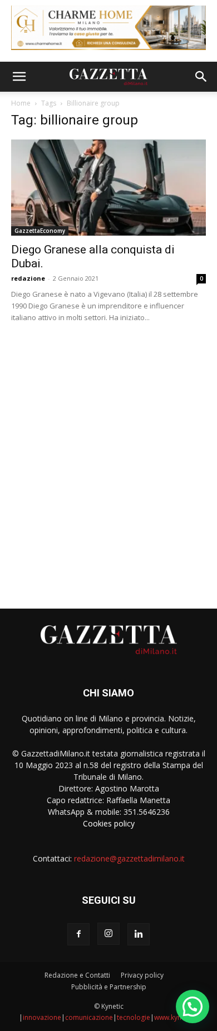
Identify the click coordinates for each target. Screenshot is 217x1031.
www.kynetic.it (176, 1017)
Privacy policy (142, 975)
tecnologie (133, 1017)
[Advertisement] (108, 461)
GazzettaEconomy (39, 231)
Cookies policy (109, 823)
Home (21, 103)
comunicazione (89, 1017)
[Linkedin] (138, 934)
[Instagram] (108, 934)
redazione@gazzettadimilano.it (129, 858)
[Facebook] (78, 934)
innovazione (42, 1017)
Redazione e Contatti (77, 975)
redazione (28, 278)
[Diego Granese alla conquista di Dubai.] (108, 188)
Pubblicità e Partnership (108, 987)
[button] (19, 77)
